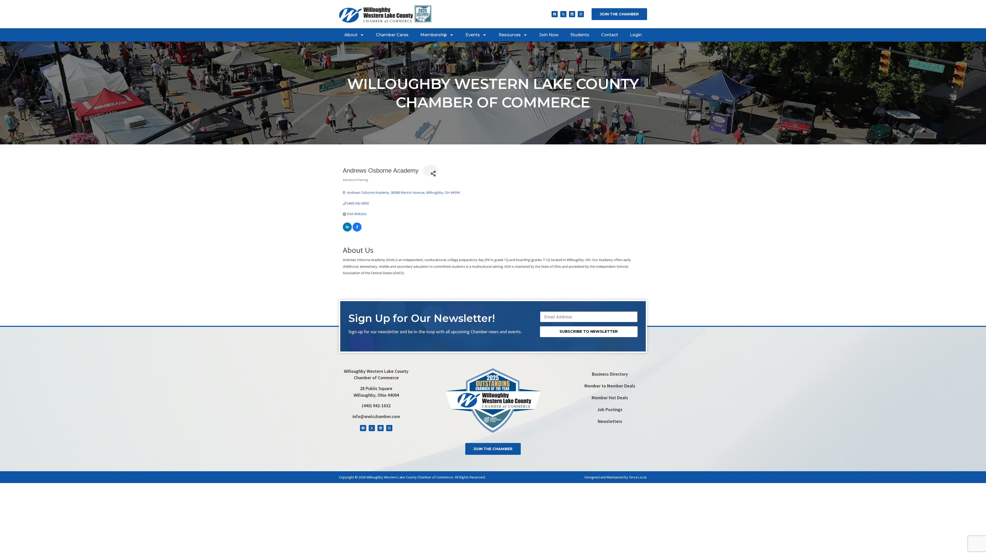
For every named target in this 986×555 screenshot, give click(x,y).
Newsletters (610, 421)
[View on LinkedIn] (347, 230)
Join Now (548, 34)
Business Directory (610, 374)
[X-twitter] (563, 14)
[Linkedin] (572, 14)
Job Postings (609, 409)
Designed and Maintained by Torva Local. (616, 477)
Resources (510, 34)
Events (473, 34)
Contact (609, 34)
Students (579, 34)
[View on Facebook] (357, 230)
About (350, 34)
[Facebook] (555, 14)
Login (636, 34)
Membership (433, 34)
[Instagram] (581, 14)
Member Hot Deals (610, 398)
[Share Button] (430, 171)
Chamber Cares (392, 34)
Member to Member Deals (609, 386)
